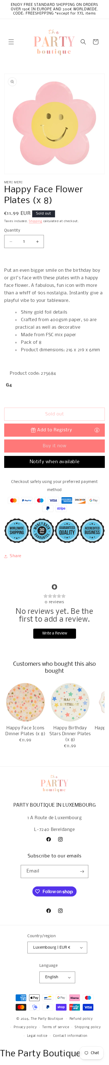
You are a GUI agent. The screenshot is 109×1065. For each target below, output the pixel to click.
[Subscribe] (82, 871)
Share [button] (16, 556)
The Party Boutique (47, 1019)
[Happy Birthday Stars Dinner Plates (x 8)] (70, 702)
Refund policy (81, 1019)
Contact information (70, 1036)
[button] (11, 42)
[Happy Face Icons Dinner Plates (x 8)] (25, 702)
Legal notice (37, 1036)
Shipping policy (88, 1027)
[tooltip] (97, 430)
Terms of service (55, 1027)
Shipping (35, 221)
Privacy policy (25, 1027)
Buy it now (55, 446)
